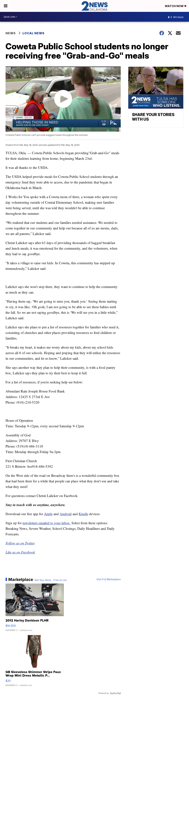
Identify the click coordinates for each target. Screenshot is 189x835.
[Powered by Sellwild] (115, 693)
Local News (33, 33)
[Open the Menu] (5, 6)
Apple (48, 513)
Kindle (83, 513)
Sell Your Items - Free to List (50, 580)
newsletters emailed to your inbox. (47, 523)
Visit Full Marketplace (109, 579)
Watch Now (174, 6)
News (11, 33)
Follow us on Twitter (20, 543)
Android (66, 513)
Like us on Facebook (20, 552)
